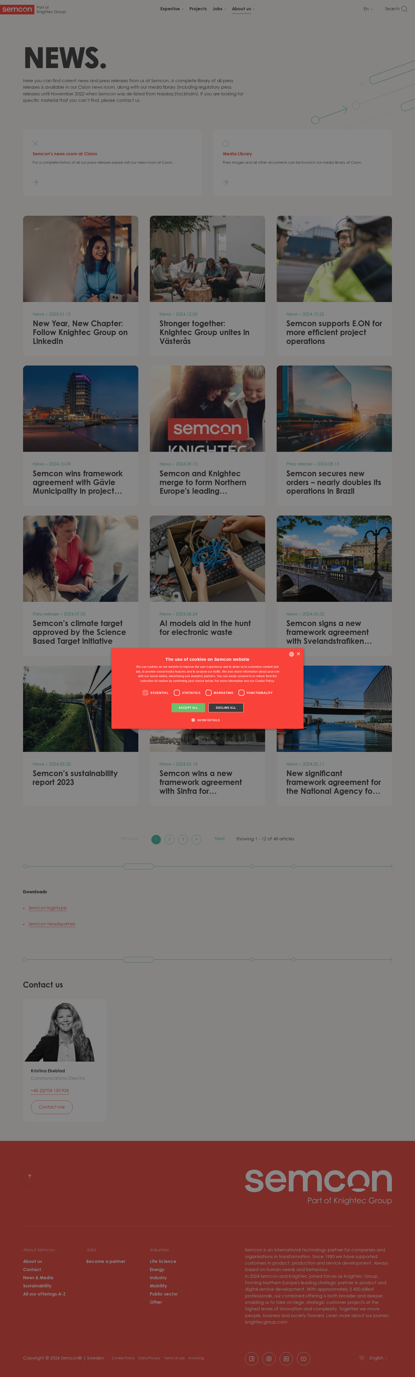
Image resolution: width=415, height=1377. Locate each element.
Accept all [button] (188, 707)
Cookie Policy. (265, 681)
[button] (207, 720)
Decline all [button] (226, 707)
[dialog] (207, 688)
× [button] (298, 654)
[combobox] (291, 654)
